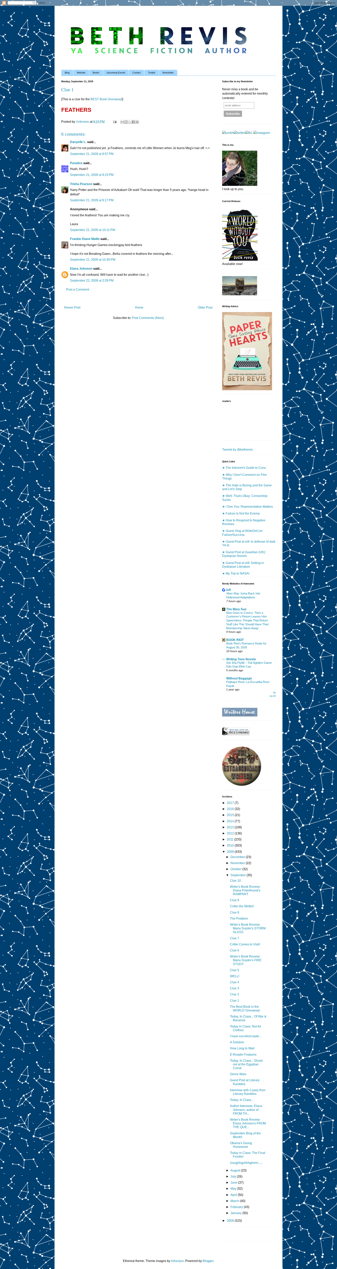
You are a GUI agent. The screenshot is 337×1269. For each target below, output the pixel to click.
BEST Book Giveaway (105, 99)
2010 (231, 845)
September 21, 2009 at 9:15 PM (92, 174)
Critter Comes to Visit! (245, 944)
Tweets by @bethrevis (237, 449)
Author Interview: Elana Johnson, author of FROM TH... (246, 1109)
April (234, 1195)
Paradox (76, 163)
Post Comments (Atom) (148, 317)
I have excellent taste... (245, 1036)
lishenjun (177, 1261)
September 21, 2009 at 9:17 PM (92, 200)
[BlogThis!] (126, 122)
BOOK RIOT (235, 640)
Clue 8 (234, 912)
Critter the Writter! (242, 906)
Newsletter (168, 72)
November (238, 863)
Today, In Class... (241, 1100)
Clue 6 (234, 950)
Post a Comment (77, 289)
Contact (136, 72)
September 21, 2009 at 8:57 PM (92, 154)
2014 (231, 821)
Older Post (205, 307)
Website (81, 72)
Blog (67, 72)
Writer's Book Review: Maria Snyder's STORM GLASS (248, 928)
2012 (231, 833)
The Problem (239, 918)
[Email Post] (114, 121)
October (236, 869)
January (236, 1213)
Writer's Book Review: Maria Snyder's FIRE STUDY (246, 960)
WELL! (234, 976)
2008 (231, 1220)
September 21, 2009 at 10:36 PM (92, 259)
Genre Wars (238, 1074)
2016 (231, 809)
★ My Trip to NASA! (235, 573)
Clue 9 (234, 900)
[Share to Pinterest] (137, 122)
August (236, 1170)
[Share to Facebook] (133, 122)
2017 (231, 803)
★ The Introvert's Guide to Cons (244, 467)
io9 (228, 590)
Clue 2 (234, 994)
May (234, 1188)
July (234, 1176)
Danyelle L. (78, 142)
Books (96, 72)
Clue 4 (234, 982)
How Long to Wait (242, 1048)
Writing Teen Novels (241, 659)
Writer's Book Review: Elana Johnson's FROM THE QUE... (248, 1123)
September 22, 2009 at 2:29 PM (92, 280)
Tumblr (151, 72)
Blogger (208, 1261)
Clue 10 (235, 880)
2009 (231, 851)
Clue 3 (234, 988)
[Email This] (122, 122)
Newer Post (72, 307)
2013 (231, 827)
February (237, 1207)
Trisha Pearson (81, 184)
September (239, 875)
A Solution (237, 1042)
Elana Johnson (81, 268)
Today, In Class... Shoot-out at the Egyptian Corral (246, 1064)
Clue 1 (234, 1000)
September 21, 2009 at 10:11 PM (92, 230)
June (234, 1182)
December (238, 857)
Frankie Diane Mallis (85, 239)
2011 (230, 839)
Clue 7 (234, 938)
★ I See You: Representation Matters (247, 506)
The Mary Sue (236, 609)
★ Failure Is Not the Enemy (241, 513)
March (235, 1201)
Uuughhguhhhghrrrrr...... (246, 1162)
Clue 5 (234, 970)
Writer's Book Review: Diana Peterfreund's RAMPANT (245, 890)
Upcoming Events (115, 72)
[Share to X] (130, 122)
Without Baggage (239, 678)
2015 (231, 815)
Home (139, 307)
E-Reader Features (243, 1054)
